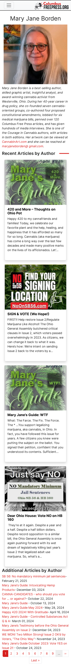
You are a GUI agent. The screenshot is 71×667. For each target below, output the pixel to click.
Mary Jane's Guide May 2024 (22, 607)
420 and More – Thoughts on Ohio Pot (31, 211)
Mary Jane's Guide (15, 603)
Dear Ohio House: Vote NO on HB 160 (34, 518)
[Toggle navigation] (9, 5)
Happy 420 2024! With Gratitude (25, 612)
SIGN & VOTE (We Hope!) (28, 314)
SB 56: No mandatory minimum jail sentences (33, 576)
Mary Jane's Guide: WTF (27, 415)
